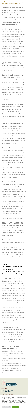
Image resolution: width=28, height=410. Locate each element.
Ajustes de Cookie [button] (6, 406)
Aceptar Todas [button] (16, 406)
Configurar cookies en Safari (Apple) (13, 274)
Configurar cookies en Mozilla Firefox (13, 271)
